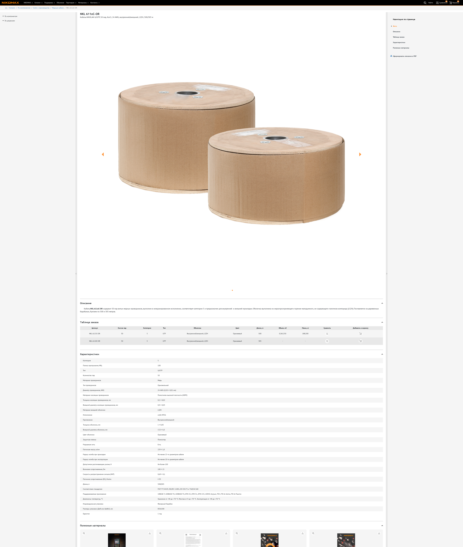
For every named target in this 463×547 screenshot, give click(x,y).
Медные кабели (58, 8)
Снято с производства (41, 8)
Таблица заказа (398, 37)
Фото (395, 26)
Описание (396, 31)
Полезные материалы (401, 48)
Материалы (82, 3)
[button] (103, 157)
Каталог (38, 3)
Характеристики (399, 42)
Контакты (94, 3)
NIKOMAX (27, 3)
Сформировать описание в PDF (404, 56)
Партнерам (70, 3)
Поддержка (48, 3)
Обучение (60, 3)
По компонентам (24, 8)
